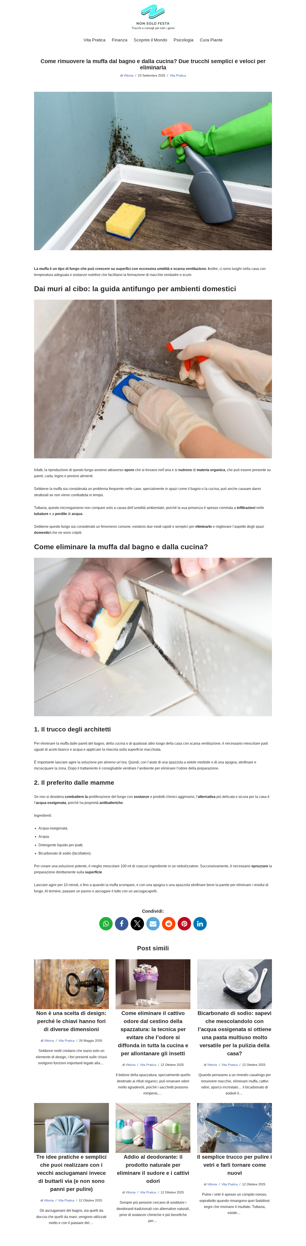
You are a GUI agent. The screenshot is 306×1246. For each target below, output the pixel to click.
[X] (137, 923)
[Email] (153, 923)
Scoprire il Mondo (150, 40)
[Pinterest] (184, 923)
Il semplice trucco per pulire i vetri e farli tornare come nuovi (234, 1165)
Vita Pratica (95, 40)
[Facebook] (121, 923)
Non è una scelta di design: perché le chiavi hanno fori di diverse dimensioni (71, 1021)
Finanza (119, 40)
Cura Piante (211, 40)
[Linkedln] (200, 923)
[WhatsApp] (106, 923)
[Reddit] (168, 923)
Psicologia (184, 40)
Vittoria (129, 75)
